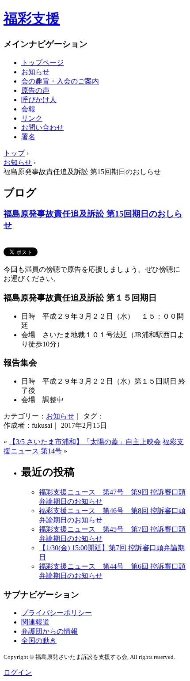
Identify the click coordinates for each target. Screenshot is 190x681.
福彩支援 (32, 19)
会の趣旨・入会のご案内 (60, 81)
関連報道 (35, 622)
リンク (31, 118)
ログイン (18, 672)
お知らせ (35, 72)
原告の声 (35, 90)
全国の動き (39, 640)
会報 (28, 109)
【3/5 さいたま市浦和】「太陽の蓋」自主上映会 (85, 441)
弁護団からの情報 (49, 631)
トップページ (42, 62)
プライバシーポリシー (56, 612)
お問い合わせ (42, 127)
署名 (28, 137)
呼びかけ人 (39, 99)
